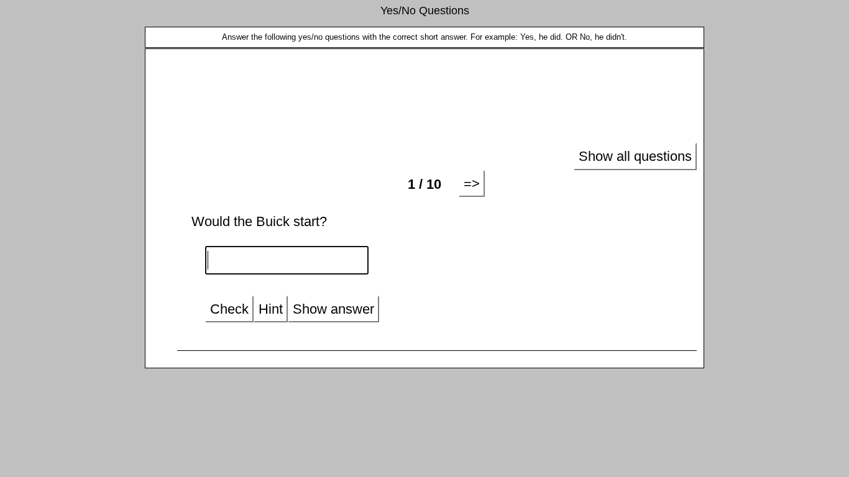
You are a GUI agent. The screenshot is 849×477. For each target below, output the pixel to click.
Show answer (333, 309)
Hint (271, 309)
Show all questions (635, 156)
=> (472, 183)
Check (229, 309)
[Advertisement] (424, 97)
